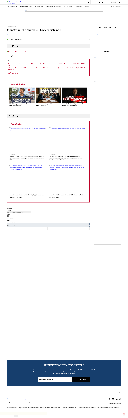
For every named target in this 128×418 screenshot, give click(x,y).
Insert (16, 416)
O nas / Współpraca (116, 6)
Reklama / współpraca (25, 393)
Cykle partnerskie (68, 6)
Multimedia (79, 6)
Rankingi (87, 6)
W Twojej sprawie (12, 6)
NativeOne (48, 108)
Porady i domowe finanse (26, 6)
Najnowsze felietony (12, 393)
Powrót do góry (117, 393)
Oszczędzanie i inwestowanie (54, 6)
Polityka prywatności (32, 402)
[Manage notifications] (124, 414)
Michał (16, 39)
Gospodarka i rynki (39, 6)
